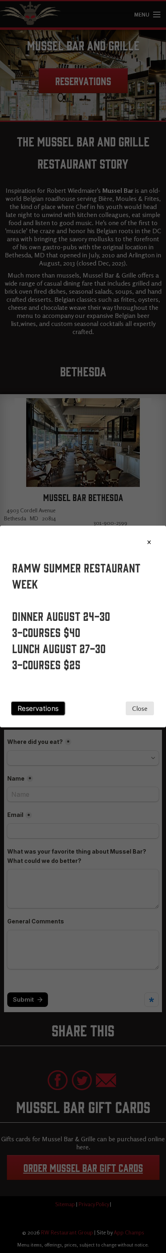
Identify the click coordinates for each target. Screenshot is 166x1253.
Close (139, 708)
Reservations (38, 708)
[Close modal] (149, 542)
